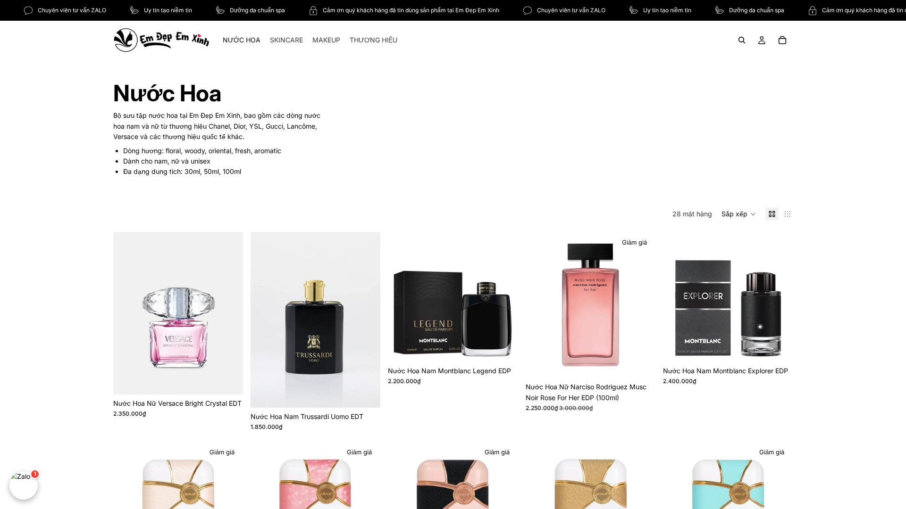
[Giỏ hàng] (782, 40)
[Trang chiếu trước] (127, 313)
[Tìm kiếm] (741, 40)
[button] (738, 214)
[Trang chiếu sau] (229, 313)
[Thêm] (228, 379)
